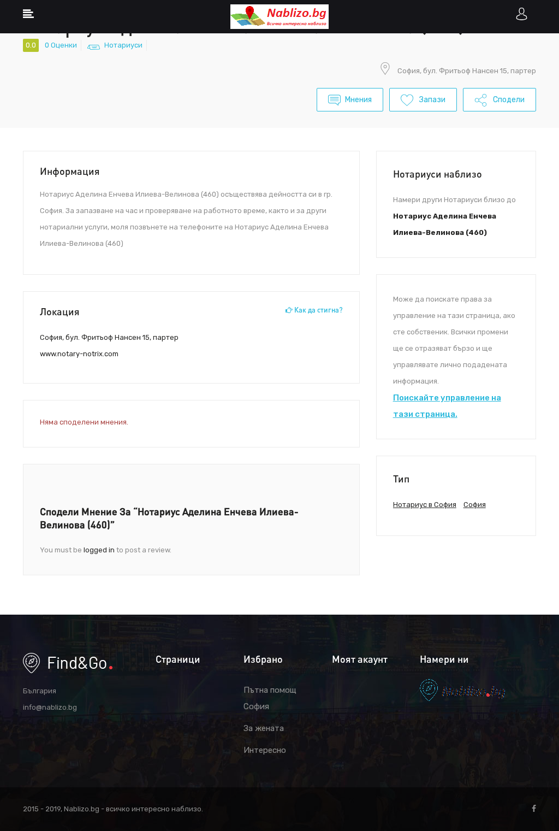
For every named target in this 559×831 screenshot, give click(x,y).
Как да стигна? (318, 309)
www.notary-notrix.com (79, 354)
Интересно (264, 750)
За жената (263, 728)
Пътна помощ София (269, 698)
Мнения (358, 99)
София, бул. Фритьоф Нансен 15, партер (466, 71)
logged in (99, 550)
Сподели (508, 99)
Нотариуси (123, 45)
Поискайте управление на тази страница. (447, 406)
